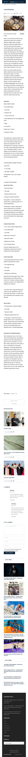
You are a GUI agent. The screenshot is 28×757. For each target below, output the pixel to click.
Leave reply (12, 499)
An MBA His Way (7, 428)
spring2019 (12, 393)
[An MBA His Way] (14, 419)
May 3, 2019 (7, 13)
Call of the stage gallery (9, 477)
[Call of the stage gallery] (14, 468)
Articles (5, 723)
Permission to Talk (18, 754)
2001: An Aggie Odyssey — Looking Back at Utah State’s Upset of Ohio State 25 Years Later (13, 598)
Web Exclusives (7, 727)
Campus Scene (7, 730)
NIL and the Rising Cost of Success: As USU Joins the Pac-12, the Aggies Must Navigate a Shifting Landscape (14, 636)
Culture (8, 4)
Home (5, 4)
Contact (5, 732)
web (16, 393)
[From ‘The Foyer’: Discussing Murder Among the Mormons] (14, 442)
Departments (6, 725)
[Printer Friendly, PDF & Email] (22, 33)
